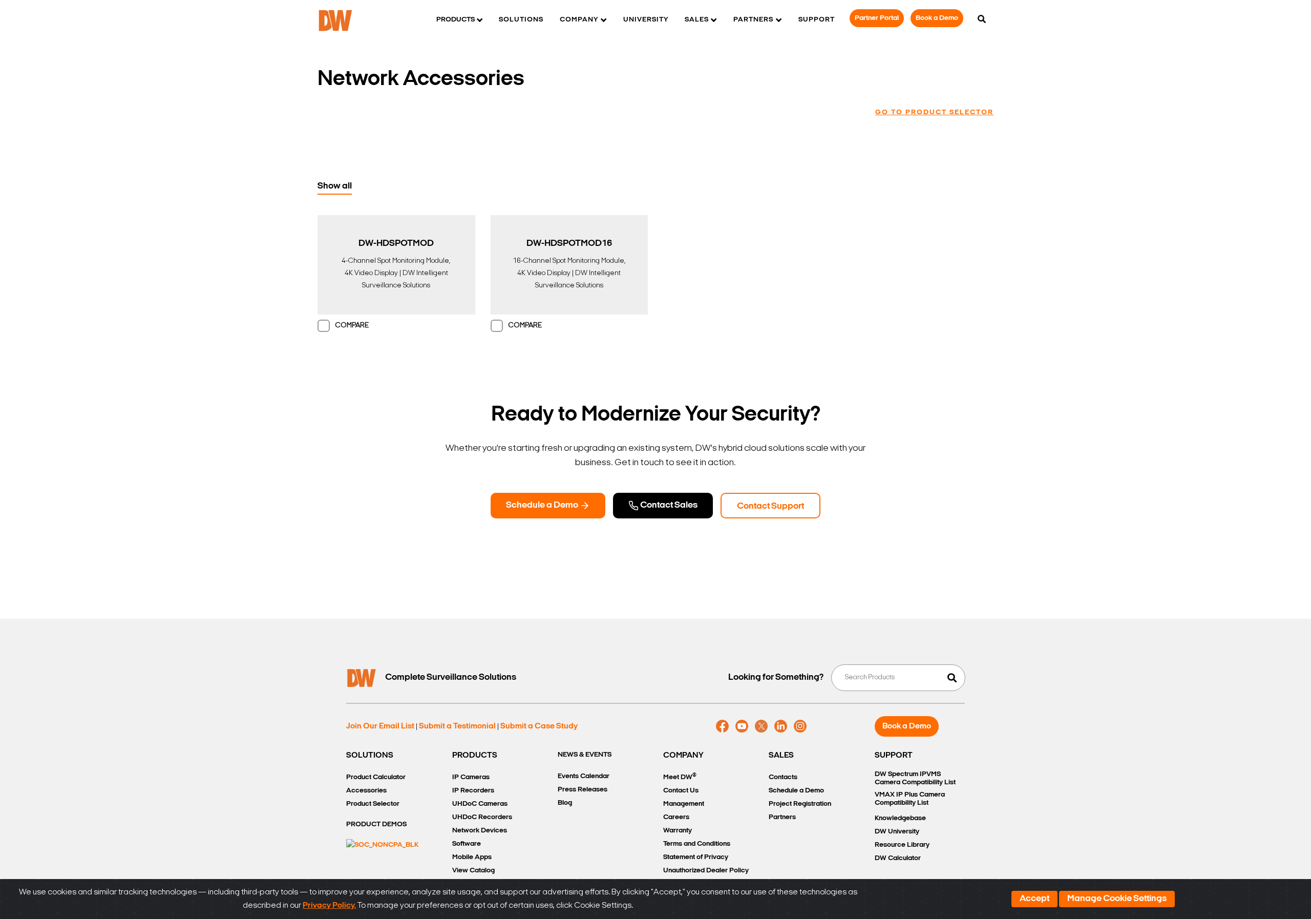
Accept (1034, 899)
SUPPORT (894, 755)
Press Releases (582, 789)
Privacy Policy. (329, 906)
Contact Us (681, 791)
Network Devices (479, 830)
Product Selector (372, 804)
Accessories (366, 791)
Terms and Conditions (696, 844)
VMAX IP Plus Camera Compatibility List (910, 799)
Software (466, 844)
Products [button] (455, 20)
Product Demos (376, 824)
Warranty (677, 830)
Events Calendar (583, 776)
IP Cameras (471, 777)
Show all (335, 186)
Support (816, 20)
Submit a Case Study (539, 726)
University (645, 20)
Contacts (783, 777)
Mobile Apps (472, 857)
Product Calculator (376, 777)
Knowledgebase (900, 818)
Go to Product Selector (934, 112)
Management (683, 804)
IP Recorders (473, 791)
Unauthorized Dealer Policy (706, 870)
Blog (565, 803)
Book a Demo (937, 18)
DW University (897, 832)
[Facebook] (722, 726)
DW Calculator (898, 858)
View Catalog (473, 870)
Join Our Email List (380, 726)
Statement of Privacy (695, 857)
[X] (761, 726)
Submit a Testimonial (457, 726)
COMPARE (352, 325)
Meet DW (679, 776)
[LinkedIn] (780, 726)
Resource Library (902, 845)
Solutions (521, 20)
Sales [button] (697, 20)
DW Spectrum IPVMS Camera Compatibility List (915, 778)
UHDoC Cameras (480, 804)
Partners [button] (753, 20)
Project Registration (800, 804)
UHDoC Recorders (482, 817)
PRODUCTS (474, 755)
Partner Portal (877, 18)
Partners (782, 817)
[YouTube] (741, 726)
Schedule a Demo (543, 505)
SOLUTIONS (369, 755)
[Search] (982, 20)
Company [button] (579, 20)
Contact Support (770, 506)
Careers (676, 817)
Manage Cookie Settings (1117, 899)
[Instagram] (800, 726)
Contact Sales (668, 505)
